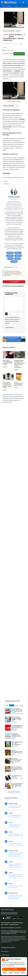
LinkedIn (17, 258)
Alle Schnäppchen (5, 951)
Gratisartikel (13, 932)
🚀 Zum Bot (14, 969)
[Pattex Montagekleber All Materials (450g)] (19, 374)
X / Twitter (9, 255)
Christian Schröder (14, 197)
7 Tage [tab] (21, 705)
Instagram (17, 255)
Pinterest (13, 261)
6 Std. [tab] (7, 705)
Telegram (23, 972)
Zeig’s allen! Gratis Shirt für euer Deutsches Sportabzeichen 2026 (15, 835)
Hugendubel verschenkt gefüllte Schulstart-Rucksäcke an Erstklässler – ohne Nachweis (15, 854)
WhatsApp (17, 972)
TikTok (9, 258)
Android (5, 183)
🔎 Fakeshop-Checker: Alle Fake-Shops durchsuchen (15, 886)
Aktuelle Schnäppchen (7, 6)
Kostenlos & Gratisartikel (9, 30)
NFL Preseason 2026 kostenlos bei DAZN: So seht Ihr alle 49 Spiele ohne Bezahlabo (15, 897)
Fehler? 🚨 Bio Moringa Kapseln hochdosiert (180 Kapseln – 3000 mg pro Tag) (7, 385)
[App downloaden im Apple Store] (6, 918)
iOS (4, 181)
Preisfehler (16, 6)
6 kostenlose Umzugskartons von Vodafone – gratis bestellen (15, 844)
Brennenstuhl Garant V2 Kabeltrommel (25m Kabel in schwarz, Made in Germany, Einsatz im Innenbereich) (19, 364)
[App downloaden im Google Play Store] (18, 918)
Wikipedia (9, 252)
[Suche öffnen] (20, 2)
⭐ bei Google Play (17, 922)
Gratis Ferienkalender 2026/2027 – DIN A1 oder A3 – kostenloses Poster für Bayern (15, 876)
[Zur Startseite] (11, 2)
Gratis (21, 6)
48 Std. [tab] (16, 705)
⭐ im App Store (6, 922)
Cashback (8, 933)
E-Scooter (18, 30)
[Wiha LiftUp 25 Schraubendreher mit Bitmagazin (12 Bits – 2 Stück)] (8, 352)
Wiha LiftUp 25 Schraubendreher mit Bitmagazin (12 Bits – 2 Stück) (8, 362)
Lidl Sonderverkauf (5, 954)
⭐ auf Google (13, 924)
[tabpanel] (14, 748)
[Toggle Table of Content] (16, 106)
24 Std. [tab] (11, 705)
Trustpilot (4, 924)
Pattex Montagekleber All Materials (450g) (18, 384)
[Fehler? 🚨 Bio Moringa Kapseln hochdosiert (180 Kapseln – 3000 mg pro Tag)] (8, 374)
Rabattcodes (23, 932)
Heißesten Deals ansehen (14, 791)
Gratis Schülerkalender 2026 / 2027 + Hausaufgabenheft (15, 806)
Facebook (17, 252)
